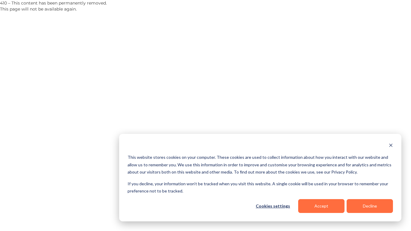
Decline (370, 205)
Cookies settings (273, 205)
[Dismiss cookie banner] (391, 146)
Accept (321, 205)
